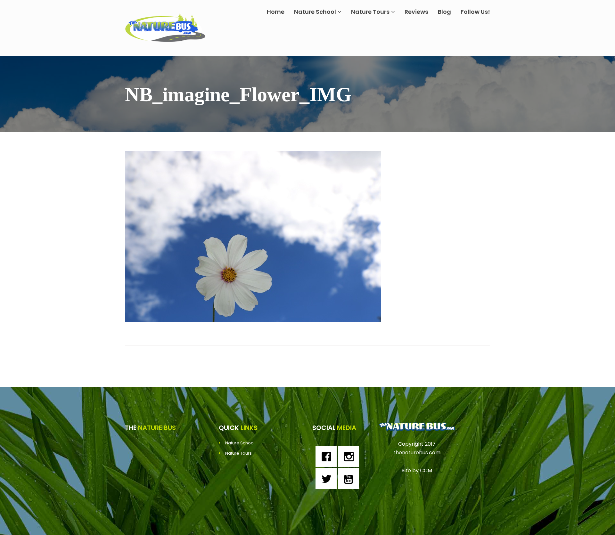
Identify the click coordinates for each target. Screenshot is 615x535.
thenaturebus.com (416, 452)
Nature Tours (370, 12)
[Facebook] (327, 456)
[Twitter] (327, 478)
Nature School (315, 12)
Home (275, 12)
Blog (444, 12)
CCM (426, 470)
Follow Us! (475, 12)
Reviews (416, 12)
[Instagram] (350, 456)
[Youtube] (350, 478)
